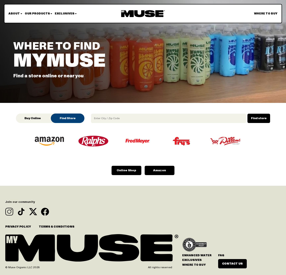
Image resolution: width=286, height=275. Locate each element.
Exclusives (64, 13)
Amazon (159, 170)
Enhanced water (197, 255)
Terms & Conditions (56, 227)
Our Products (37, 13)
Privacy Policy (18, 227)
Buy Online (32, 118)
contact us (232, 264)
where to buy (194, 265)
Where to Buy (266, 13)
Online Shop (126, 170)
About (14, 13)
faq (221, 255)
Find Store (68, 118)
